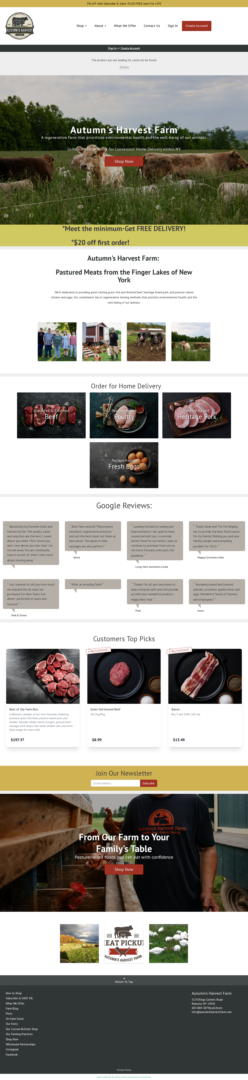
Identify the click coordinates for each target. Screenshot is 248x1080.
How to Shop (14, 993)
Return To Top (124, 982)
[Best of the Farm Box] (43, 676)
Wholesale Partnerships (20, 1044)
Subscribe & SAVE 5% (19, 998)
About (99, 25)
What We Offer (125, 25)
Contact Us (152, 25)
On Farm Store (15, 1019)
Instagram (12, 1049)
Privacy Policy (124, 1069)
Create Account (196, 25)
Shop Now (124, 161)
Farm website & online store (112, 1077)
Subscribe (149, 783)
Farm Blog (12, 1008)
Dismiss (124, 67)
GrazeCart (146, 1077)
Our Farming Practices (19, 1034)
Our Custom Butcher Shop (22, 1029)
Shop (81, 25)
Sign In (173, 25)
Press (9, 1013)
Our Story (12, 1024)
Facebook (12, 1054)
